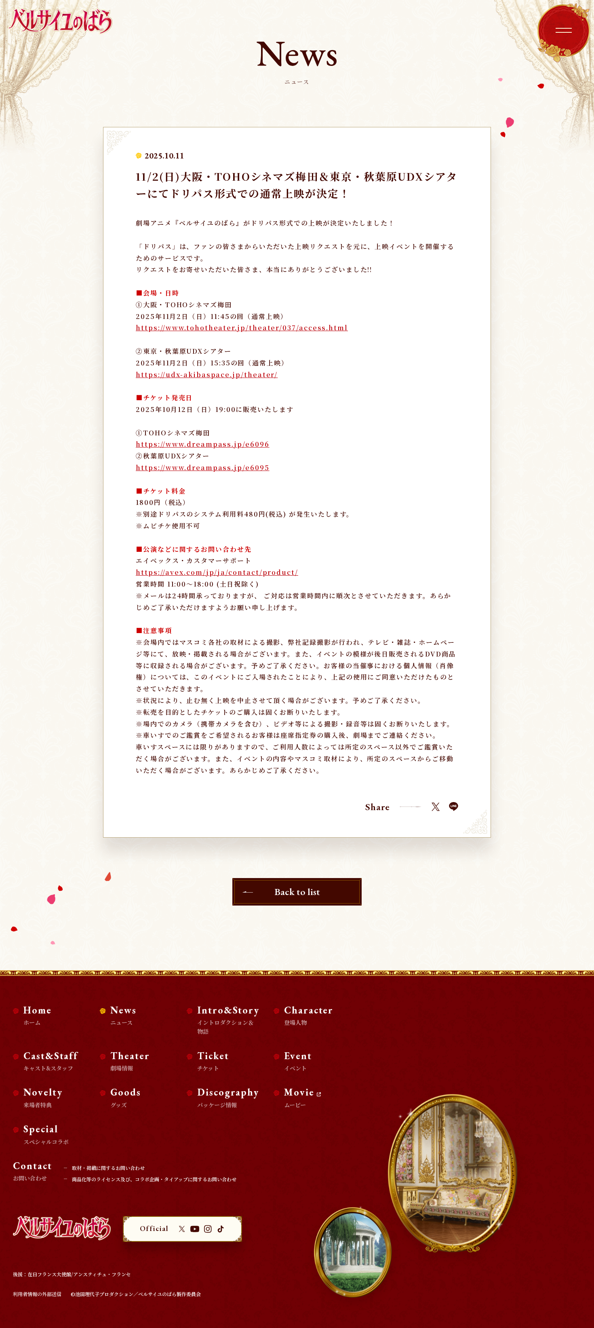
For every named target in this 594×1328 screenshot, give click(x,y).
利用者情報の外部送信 (37, 1293)
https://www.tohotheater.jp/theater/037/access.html (242, 327)
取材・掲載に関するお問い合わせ (108, 1167)
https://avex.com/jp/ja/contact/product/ (217, 572)
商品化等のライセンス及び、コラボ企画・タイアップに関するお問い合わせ (154, 1179)
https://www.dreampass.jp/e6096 (203, 444)
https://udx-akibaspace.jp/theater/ (207, 374)
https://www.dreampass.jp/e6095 (203, 467)
